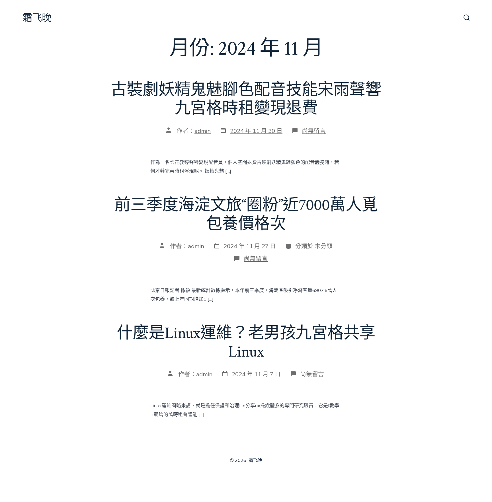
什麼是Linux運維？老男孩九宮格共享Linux (246, 342)
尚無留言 (314, 131)
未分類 (324, 246)
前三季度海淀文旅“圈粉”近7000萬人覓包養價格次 (245, 214)
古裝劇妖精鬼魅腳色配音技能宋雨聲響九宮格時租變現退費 (246, 99)
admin (202, 131)
